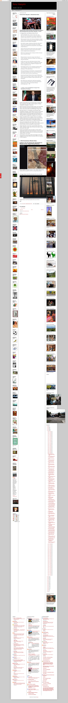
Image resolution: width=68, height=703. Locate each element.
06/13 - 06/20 (49, 550)
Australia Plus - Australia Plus (47, 683)
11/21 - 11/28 (49, 435)
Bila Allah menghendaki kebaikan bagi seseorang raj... (51, 514)
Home (13, 10)
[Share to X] (36, 203)
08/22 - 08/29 (49, 449)
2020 (48, 576)
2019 (48, 577)
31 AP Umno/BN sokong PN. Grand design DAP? (51, 456)
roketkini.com (15, 679)
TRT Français (45, 650)
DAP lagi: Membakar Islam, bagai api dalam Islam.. (51, 532)
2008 (48, 589)
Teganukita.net (30, 667)
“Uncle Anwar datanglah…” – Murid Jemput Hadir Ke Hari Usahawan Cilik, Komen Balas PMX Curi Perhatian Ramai (19, 630)
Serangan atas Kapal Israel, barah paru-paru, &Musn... (51, 527)
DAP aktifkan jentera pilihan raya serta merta (19, 680)
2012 (48, 585)
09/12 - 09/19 (49, 446)
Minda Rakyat (15, 676)
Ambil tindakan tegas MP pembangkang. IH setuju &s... (51, 507)
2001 (48, 591)
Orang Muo (29, 630)
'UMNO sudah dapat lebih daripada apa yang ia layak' (51, 475)
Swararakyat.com (45, 621)
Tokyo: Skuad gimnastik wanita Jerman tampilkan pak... (51, 489)
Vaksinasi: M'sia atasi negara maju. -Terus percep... (51, 542)
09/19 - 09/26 (49, 445)
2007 (48, 590)
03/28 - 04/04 (49, 562)
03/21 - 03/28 (49, 563)
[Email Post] (33, 203)
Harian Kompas (45, 679)
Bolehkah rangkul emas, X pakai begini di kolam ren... (51, 534)
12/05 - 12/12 (49, 433)
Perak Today (15, 666)
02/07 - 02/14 (49, 569)
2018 (48, 578)
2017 (48, 579)
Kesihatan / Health (45, 632)
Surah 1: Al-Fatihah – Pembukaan (32, 680)
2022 (48, 429)
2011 (48, 586)
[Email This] (35, 203)
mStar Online (44, 673)
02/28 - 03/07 (49, 566)
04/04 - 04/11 (49, 561)
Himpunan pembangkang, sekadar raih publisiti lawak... (51, 516)
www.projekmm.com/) (46, 686)
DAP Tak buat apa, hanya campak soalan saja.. (51, 469)
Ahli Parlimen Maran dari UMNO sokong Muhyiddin (51, 485)
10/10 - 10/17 (49, 442)
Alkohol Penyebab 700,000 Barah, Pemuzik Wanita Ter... (51, 467)
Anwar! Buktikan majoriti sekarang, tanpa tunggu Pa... (51, 484)
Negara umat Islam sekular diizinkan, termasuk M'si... (51, 530)
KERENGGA (15, 621)
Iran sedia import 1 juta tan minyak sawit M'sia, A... (51, 470)
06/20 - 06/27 (49, 549)
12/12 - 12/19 (49, 432)
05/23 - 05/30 (49, 553)
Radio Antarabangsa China (46, 661)
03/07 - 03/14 (49, 565)
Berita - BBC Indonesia (46, 682)
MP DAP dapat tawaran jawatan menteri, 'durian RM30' (51, 455)
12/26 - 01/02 (49, 431)
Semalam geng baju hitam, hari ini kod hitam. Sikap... (51, 518)
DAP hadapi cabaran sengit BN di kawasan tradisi (19, 655)
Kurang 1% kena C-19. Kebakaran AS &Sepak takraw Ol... (51, 494)
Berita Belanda (45, 641)
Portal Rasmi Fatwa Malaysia (32, 694)
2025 (48, 426)
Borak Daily (15, 651)
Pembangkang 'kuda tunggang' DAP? (50, 511)
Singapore (44, 647)
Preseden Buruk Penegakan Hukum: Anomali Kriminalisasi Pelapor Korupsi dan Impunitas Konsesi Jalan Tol (48, 623)
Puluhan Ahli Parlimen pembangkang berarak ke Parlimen (51, 523)
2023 (48, 428)
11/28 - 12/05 (49, 434)
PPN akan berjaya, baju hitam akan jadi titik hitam (51, 499)
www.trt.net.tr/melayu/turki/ (46, 669)
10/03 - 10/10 (49, 443)
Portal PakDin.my (16, 643)
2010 (48, 587)
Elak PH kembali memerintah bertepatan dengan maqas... (51, 477)
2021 (48, 430)
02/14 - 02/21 (49, 568)
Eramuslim (44, 638)
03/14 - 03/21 (49, 564)
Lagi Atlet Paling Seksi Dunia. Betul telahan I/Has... (51, 491)
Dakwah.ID (44, 625)
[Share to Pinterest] (38, 203)
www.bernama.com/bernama (47, 658)
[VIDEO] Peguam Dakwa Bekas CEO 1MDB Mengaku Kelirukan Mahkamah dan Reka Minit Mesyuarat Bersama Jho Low (19, 645)
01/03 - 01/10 (49, 575)
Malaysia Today (16, 663)
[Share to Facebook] (37, 203)
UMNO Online (15, 640)
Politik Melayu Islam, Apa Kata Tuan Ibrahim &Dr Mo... (51, 465)
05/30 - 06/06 (49, 552)
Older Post (42, 209)
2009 (48, 588)
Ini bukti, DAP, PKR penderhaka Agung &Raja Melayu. (51, 481)
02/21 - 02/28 (49, 567)
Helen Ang (15, 657)
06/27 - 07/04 (49, 548)
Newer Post (21, 209)
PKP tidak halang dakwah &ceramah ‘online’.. (51, 472)
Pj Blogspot (15, 670)
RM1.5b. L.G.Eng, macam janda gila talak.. (51, 487)
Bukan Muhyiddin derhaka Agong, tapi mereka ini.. (51, 479)
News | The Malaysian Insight (47, 678)
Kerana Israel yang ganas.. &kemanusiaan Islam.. (51, 460)
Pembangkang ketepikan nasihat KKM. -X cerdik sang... (51, 520)
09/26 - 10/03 (49, 444)
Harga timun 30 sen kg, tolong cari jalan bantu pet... (51, 462)
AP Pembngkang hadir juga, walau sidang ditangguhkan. (51, 525)
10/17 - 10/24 (49, 441)
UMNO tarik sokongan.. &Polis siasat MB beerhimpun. (51, 498)
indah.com (29, 662)
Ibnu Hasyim (19, 4)
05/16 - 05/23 (49, 554)
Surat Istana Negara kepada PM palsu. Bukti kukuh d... (51, 505)
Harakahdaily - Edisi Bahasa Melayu (48, 657)
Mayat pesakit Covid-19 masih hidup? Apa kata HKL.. (51, 509)
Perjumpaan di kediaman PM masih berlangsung (51, 501)
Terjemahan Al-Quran (31, 679)
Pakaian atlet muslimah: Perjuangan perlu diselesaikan (51, 540)
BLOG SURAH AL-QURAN (31, 684)
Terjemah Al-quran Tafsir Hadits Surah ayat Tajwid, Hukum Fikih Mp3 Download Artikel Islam (33, 686)
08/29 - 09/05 (49, 448)
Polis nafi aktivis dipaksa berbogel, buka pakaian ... (51, 528)
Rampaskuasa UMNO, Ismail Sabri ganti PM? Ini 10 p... (51, 536)
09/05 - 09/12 (49, 447)
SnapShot (15, 682)
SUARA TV (15, 654)
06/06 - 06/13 (49, 551)
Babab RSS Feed (30, 642)
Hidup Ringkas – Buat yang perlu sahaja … (48, 672)
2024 (48, 427)
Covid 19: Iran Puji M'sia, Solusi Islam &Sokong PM (51, 503)
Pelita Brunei (44, 668)
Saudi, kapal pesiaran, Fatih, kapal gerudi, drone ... (51, 538)
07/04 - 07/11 (49, 547)
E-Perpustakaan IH (18, 10)
